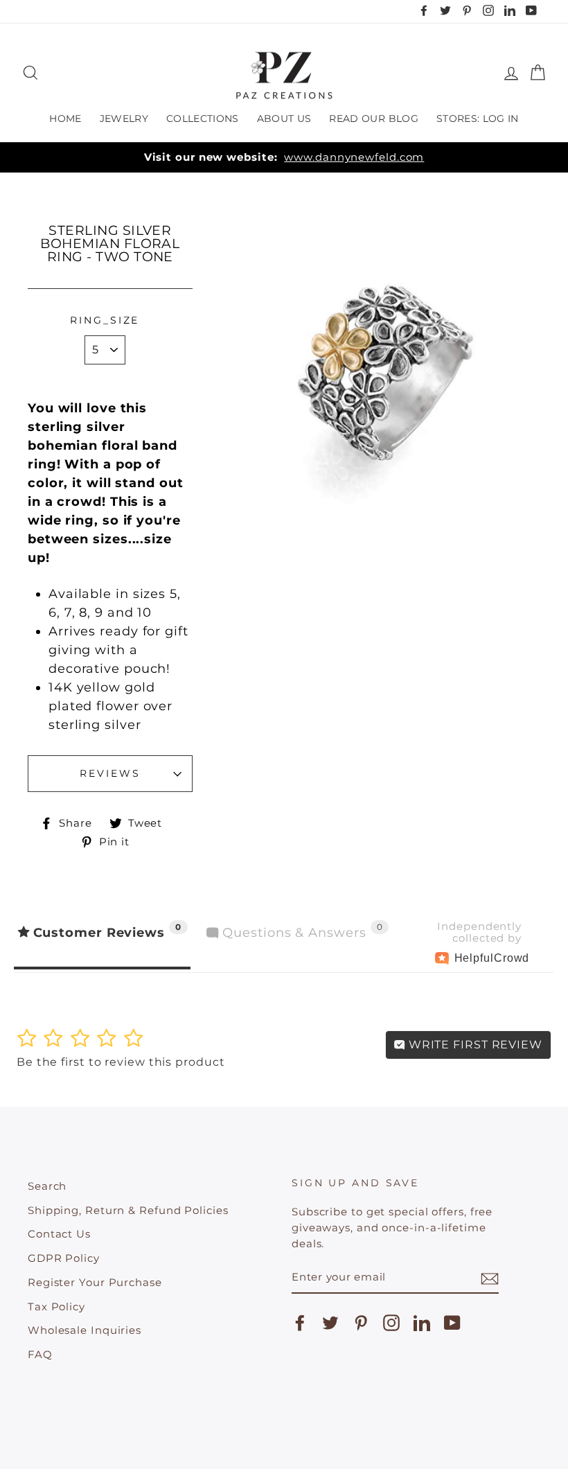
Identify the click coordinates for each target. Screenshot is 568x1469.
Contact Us (59, 1233)
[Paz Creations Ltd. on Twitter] (330, 1322)
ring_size (104, 320)
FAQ (40, 1354)
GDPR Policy (64, 1258)
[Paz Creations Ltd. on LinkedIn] (422, 1322)
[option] (284, 158)
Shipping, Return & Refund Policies (128, 1210)
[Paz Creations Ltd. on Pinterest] (361, 1322)
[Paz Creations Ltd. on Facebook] (300, 1322)
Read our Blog (373, 118)
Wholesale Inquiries (84, 1330)
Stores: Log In (477, 118)
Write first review (473, 1044)
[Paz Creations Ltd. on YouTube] (452, 1322)
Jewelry (124, 118)
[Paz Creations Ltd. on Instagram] (391, 1322)
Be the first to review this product (121, 1061)
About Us (284, 118)
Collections (202, 118)
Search (47, 1186)
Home (65, 118)
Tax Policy (56, 1306)
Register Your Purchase (95, 1282)
